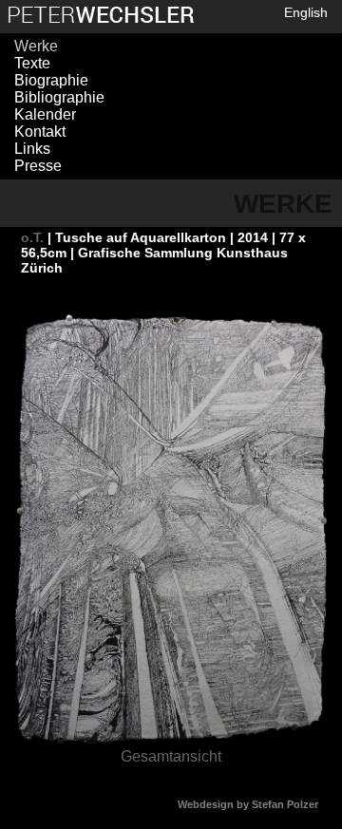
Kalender (45, 114)
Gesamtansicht (171, 756)
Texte (32, 63)
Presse (38, 166)
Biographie (51, 80)
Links (32, 149)
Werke (36, 46)
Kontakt (40, 131)
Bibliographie (59, 97)
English (306, 12)
